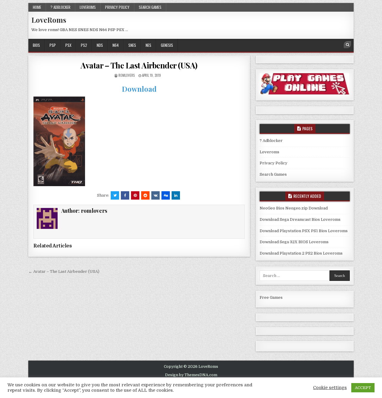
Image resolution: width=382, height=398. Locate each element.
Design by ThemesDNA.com (191, 375)
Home (37, 7)
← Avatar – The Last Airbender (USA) (63, 271)
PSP (53, 45)
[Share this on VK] (155, 195)
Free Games (271, 297)
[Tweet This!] (115, 195)
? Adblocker (60, 7)
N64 (116, 45)
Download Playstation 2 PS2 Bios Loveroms (301, 253)
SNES (132, 45)
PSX (68, 45)
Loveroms (88, 7)
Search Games (150, 7)
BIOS (36, 45)
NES (148, 45)
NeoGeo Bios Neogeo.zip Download (294, 208)
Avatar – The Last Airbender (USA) (139, 65)
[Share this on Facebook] (125, 195)
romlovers (126, 75)
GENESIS (167, 45)
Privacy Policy (117, 7)
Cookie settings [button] (330, 387)
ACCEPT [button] (363, 387)
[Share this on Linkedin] (176, 195)
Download (139, 89)
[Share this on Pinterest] (135, 195)
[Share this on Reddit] (145, 195)
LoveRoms (48, 20)
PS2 (84, 45)
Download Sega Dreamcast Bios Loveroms (300, 219)
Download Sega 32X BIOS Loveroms (294, 242)
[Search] (347, 44)
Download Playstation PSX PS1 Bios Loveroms (304, 231)
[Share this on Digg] (165, 195)
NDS (100, 45)
